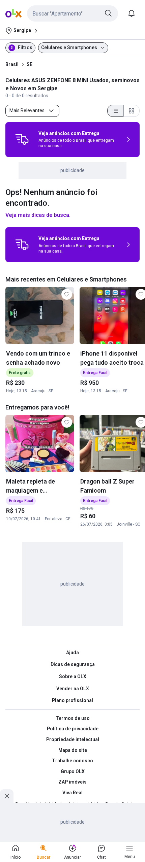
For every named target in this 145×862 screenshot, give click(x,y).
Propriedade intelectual (72, 739)
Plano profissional (72, 700)
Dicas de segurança (73, 664)
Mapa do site (72, 750)
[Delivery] (22, 139)
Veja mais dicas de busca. (37, 215)
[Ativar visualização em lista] (115, 111)
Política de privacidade (72, 728)
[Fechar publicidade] (6, 796)
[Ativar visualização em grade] (131, 111)
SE (29, 64)
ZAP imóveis (72, 782)
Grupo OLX (73, 771)
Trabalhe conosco (72, 760)
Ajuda (72, 652)
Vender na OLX (72, 688)
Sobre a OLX (72, 676)
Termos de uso (73, 718)
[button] (72, 13)
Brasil (12, 64)
